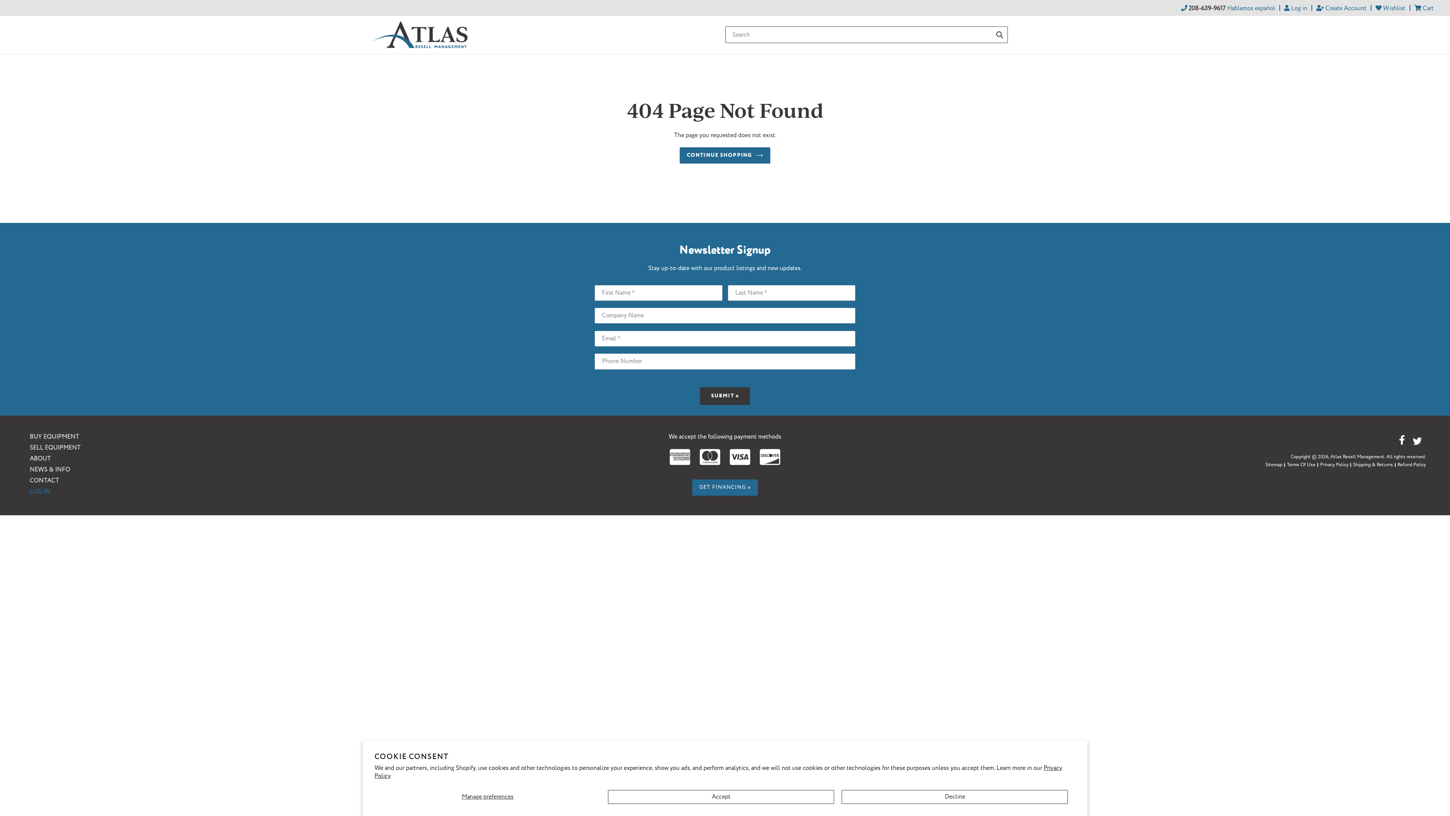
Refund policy (1412, 464)
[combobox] (866, 34)
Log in (40, 491)
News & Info (50, 469)
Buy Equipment (54, 437)
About (40, 458)
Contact (44, 480)
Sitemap (1273, 464)
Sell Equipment (55, 448)
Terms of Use (1301, 464)
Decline (955, 797)
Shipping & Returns (1373, 464)
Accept (721, 797)
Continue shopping (719, 155)
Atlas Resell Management (1357, 457)
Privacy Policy (1334, 464)
